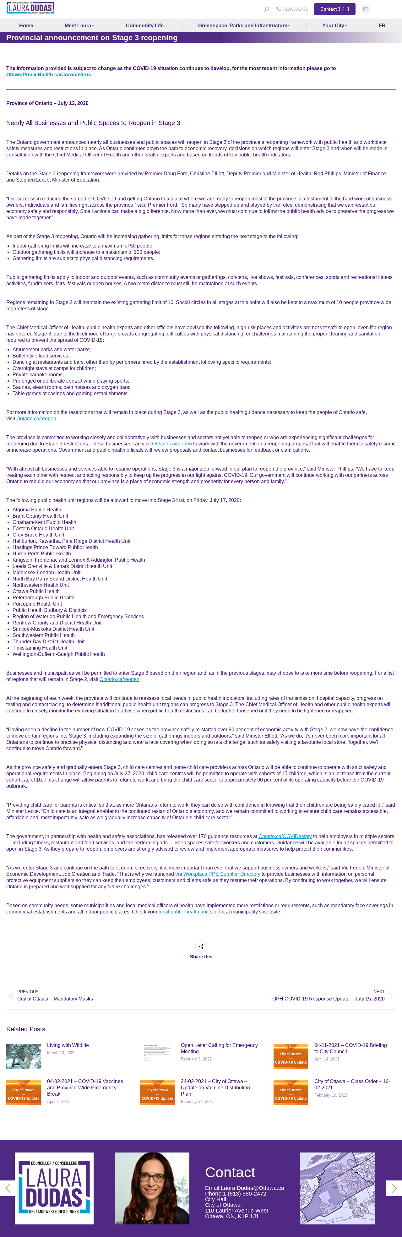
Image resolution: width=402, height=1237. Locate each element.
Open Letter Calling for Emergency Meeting (219, 1048)
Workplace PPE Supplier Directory (221, 874)
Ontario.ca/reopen (36, 418)
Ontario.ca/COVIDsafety (285, 836)
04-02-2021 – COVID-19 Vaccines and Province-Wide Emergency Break (85, 1088)
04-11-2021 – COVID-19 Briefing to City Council (350, 1048)
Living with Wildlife (68, 1045)
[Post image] (23, 1056)
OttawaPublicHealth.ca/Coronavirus (48, 74)
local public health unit (184, 911)
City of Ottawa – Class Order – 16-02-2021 (352, 1084)
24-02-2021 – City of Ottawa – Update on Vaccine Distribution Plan (215, 1088)
